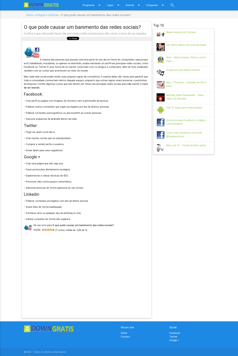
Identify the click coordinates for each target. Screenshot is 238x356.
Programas (92, 5)
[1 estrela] (43, 229)
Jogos (114, 5)
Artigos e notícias (47, 15)
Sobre (124, 332)
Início (29, 15)
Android (133, 5)
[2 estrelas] (45, 229)
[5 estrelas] (53, 229)
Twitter (173, 336)
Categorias (155, 5)
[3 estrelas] (48, 229)
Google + (174, 340)
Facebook (174, 332)
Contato (125, 336)
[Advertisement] (87, 270)
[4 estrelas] (51, 229)
